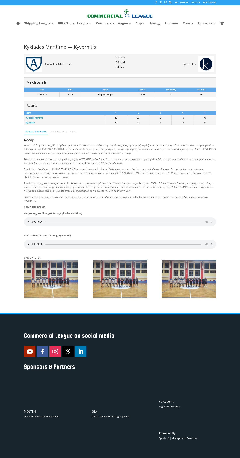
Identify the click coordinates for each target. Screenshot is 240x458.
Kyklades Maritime (34, 118)
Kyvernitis (30, 122)
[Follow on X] (68, 351)
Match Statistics (58, 131)
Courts (188, 23)
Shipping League (37, 23)
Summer (171, 23)
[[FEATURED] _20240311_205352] (51, 279)
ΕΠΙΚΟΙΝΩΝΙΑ (209, 3)
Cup (139, 23)
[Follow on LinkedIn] (80, 351)
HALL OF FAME (181, 3)
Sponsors (205, 23)
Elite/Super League (73, 23)
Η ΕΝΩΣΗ (195, 3)
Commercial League (112, 23)
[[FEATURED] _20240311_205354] (189, 279)
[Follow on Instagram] (55, 351)
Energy (154, 23)
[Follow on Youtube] (29, 351)
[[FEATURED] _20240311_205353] (120, 279)
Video (73, 131)
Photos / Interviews (36, 131)
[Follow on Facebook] (42, 351)
